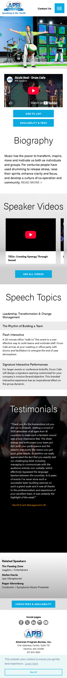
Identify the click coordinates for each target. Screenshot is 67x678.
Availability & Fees (33, 122)
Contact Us (44, 8)
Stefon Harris (10, 575)
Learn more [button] (31, 663)
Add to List (33, 113)
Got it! (33, 672)
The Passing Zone (12, 566)
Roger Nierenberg (13, 583)
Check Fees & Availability (33, 604)
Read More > (31, 182)
